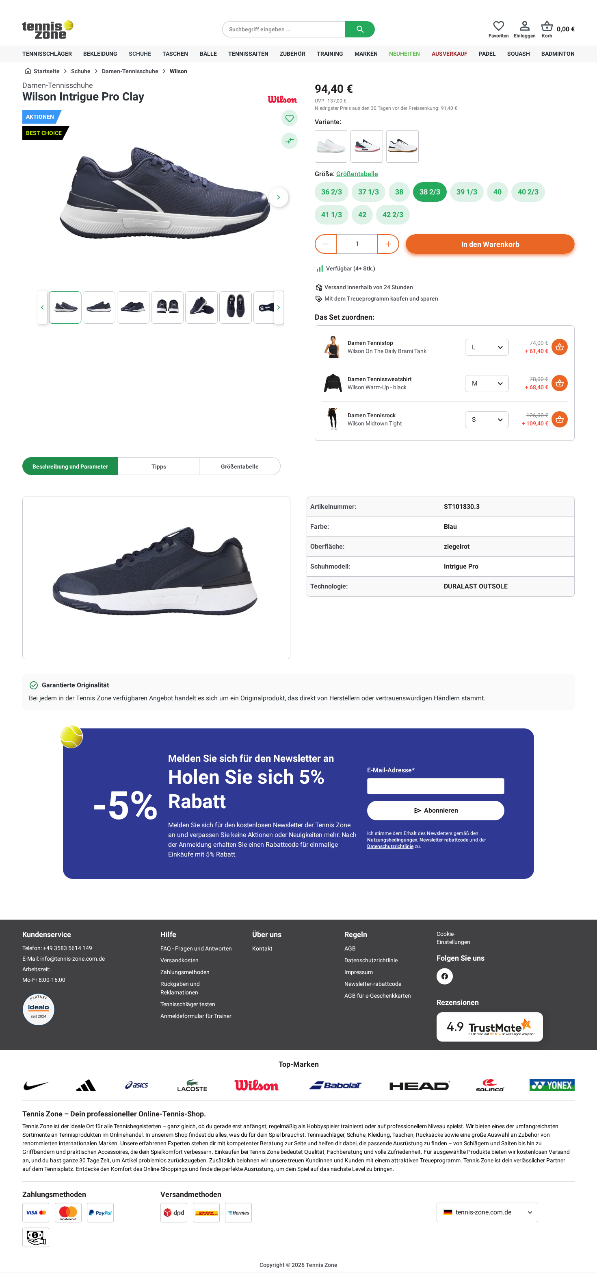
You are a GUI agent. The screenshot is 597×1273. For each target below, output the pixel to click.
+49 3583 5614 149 (74, 6)
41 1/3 (331, 214)
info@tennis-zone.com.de (72, 958)
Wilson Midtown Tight (375, 423)
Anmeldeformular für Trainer (195, 1016)
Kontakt (262, 948)
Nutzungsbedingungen (392, 840)
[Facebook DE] (445, 976)
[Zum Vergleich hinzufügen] (289, 141)
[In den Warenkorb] (560, 347)
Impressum (358, 972)
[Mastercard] (68, 1212)
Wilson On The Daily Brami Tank (387, 351)
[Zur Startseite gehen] (48, 29)
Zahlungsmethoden (185, 972)
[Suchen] (360, 29)
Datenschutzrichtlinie (390, 846)
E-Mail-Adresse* (391, 770)
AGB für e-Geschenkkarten (377, 995)
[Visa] (35, 1212)
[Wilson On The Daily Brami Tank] (333, 346)
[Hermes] (238, 1212)
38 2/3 (430, 191)
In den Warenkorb (490, 244)
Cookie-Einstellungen (445, 938)
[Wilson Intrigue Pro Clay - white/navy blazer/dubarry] (366, 146)
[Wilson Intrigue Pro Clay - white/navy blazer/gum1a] (402, 146)
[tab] (70, 466)
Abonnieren (441, 810)
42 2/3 (393, 214)
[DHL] (206, 1212)
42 (362, 214)
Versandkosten (179, 960)
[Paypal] (100, 1212)
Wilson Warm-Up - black (377, 387)
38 (399, 191)
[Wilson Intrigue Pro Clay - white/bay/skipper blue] (331, 146)
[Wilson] (282, 99)
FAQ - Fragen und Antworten (196, 948)
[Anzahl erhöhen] (388, 244)
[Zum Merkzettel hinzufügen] (289, 118)
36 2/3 (331, 191)
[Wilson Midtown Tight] (333, 419)
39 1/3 (466, 191)
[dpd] (173, 1212)
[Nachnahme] (35, 1237)
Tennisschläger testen (187, 1004)
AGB (350, 948)
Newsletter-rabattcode (444, 840)
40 (497, 191)
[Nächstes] (278, 197)
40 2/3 (528, 191)
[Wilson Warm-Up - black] (333, 382)
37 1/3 (368, 191)
